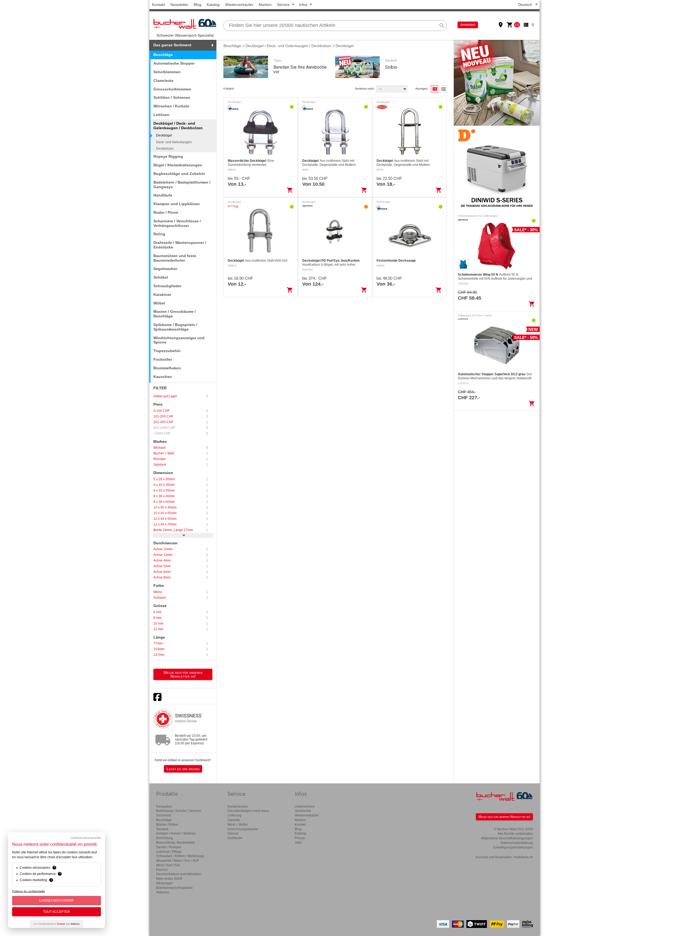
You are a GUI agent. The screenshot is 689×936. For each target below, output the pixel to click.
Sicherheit (163, 815)
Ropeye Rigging (168, 156)
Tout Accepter (56, 912)
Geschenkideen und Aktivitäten (178, 874)
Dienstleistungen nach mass (248, 811)
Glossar (233, 833)
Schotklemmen (167, 72)
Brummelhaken (167, 368)
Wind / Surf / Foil (168, 865)
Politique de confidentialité (28, 891)
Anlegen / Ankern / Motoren (176, 833)
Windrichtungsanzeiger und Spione (179, 340)
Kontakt (158, 4)
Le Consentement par (56, 923)
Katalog (213, 4)
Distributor (234, 838)
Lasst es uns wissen (183, 769)
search (442, 25)
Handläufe (162, 195)
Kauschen (162, 376)
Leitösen (161, 115)
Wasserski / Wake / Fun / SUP (177, 861)
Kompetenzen (237, 806)
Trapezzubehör (167, 351)
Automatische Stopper (174, 63)
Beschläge (163, 54)
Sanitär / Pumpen (168, 847)
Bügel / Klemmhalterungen (177, 165)
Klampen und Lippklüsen (176, 204)
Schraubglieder (167, 286)
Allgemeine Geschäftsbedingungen (507, 838)
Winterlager (164, 883)
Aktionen (162, 892)
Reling (159, 234)
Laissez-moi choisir (56, 900)
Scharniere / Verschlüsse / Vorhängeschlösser (177, 223)
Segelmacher (165, 269)
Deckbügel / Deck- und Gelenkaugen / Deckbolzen (288, 46)
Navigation (164, 806)
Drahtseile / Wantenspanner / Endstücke (179, 244)
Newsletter (179, 4)
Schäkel (160, 277)
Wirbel (159, 303)
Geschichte (303, 811)
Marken (265, 4)
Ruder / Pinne (165, 212)
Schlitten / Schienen (171, 97)
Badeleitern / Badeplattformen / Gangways (181, 184)
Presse (300, 838)
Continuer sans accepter (86, 837)
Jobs (298, 842)
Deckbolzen (165, 148)
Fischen (162, 870)
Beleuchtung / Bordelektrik (175, 842)
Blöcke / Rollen (167, 824)
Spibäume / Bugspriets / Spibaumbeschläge (175, 326)
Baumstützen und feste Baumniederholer (174, 258)
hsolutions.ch (523, 857)
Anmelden (467, 25)
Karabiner (162, 294)
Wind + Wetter (237, 824)
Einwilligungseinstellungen (513, 847)
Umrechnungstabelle (242, 829)
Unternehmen (305, 806)
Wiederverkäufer (239, 4)
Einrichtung (164, 838)
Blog (197, 4)
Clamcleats (163, 80)
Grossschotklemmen (172, 89)
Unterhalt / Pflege (168, 852)
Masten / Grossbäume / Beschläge (174, 313)
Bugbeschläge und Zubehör (179, 173)
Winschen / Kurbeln (171, 106)
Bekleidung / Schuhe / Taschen (178, 811)
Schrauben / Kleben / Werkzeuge (180, 856)
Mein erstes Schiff (169, 879)
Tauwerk (162, 829)
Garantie (233, 820)
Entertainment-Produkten (174, 888)
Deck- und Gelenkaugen (174, 142)
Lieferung (234, 815)
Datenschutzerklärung (517, 843)
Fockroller (162, 359)
